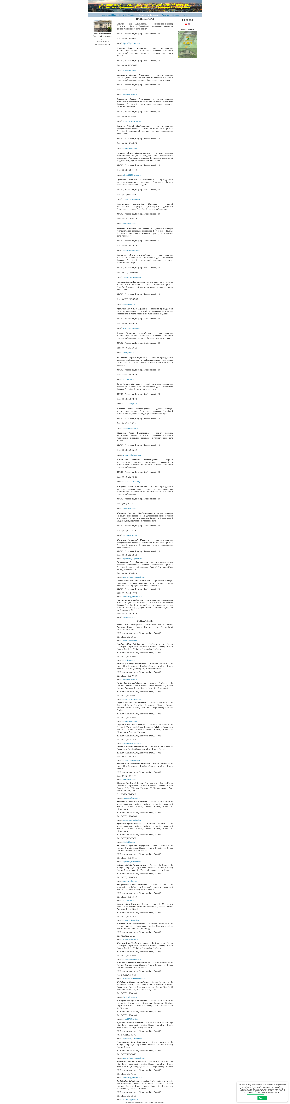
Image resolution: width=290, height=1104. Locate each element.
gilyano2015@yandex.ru (132, 175)
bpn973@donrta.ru (131, 43)
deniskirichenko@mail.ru (132, 277)
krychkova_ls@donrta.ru (132, 861)
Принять (262, 1098)
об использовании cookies (264, 1093)
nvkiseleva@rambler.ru (131, 250)
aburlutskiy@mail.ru (130, 95)
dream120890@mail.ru (131, 199)
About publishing (109, 15)
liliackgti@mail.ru (129, 304)
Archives (165, 15)
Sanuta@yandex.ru (130, 224)
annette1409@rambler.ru (132, 455)
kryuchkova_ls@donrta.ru (132, 328)
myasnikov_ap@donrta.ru (132, 559)
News (185, 15)
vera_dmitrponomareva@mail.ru (134, 577)
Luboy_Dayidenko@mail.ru (133, 121)
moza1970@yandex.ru (131, 535)
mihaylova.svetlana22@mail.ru (134, 482)
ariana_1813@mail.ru (131, 404)
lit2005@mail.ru (128, 379)
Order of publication (127, 15)
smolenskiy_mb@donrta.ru (132, 596)
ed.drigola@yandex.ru (131, 148)
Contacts (175, 15)
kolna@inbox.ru (128, 353)
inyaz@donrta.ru (130, 70)
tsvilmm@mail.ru (129, 617)
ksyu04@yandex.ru (130, 509)
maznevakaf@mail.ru (130, 428)
